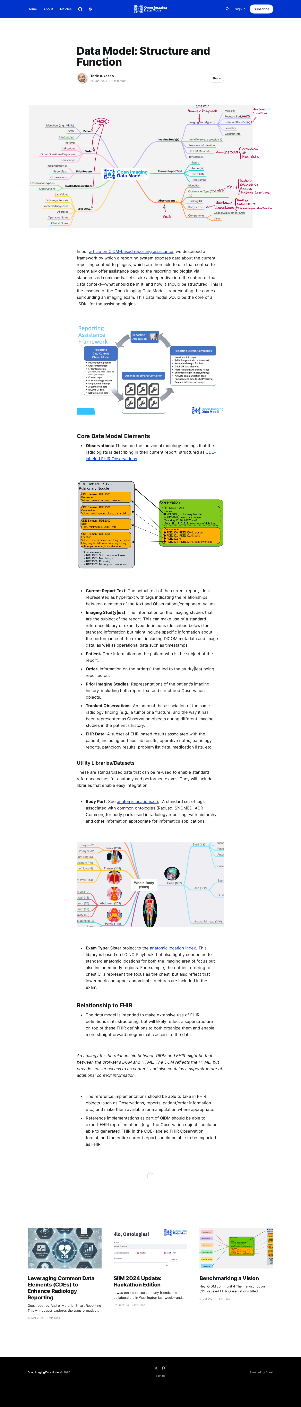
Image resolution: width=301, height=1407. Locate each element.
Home (32, 9)
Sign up (160, 1375)
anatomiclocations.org (138, 801)
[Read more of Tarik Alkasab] (82, 78)
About (48, 9)
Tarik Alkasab (102, 76)
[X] (156, 1368)
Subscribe (261, 9)
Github (80, 9)
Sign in (240, 9)
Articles (66, 9)
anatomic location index (173, 948)
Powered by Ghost (261, 1372)
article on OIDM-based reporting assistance (131, 251)
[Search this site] (227, 9)
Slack (90, 9)
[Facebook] (163, 1368)
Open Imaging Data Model (43, 1372)
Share (216, 78)
